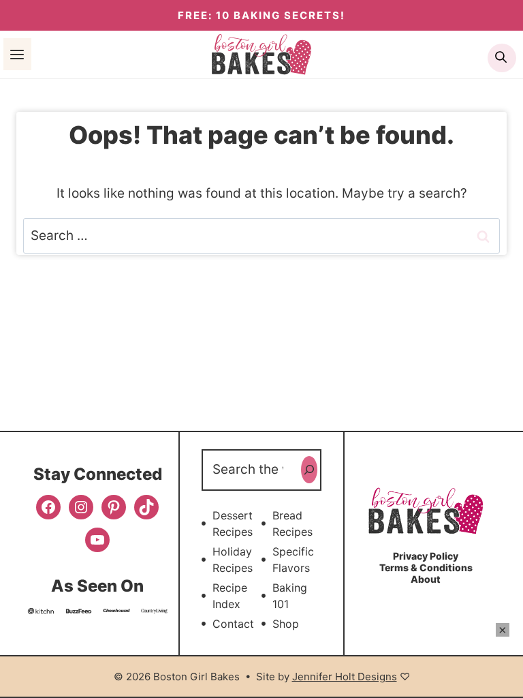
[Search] (309, 469)
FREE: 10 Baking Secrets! (261, 15)
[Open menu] (17, 54)
